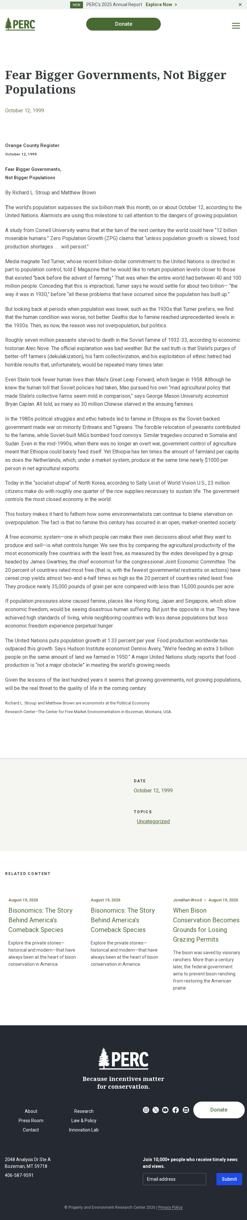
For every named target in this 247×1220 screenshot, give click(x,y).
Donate (218, 1110)
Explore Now (159, 4)
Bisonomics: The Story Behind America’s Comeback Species (40, 920)
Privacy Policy (170, 1207)
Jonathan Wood (187, 900)
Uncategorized (153, 821)
